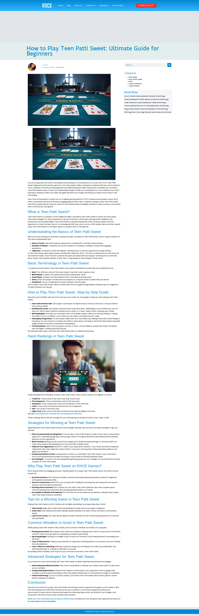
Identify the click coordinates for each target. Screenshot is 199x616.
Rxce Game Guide (135, 79)
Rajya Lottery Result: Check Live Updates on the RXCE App (146, 109)
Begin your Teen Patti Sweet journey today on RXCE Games (51, 599)
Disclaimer (104, 5)
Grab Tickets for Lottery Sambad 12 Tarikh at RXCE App (145, 103)
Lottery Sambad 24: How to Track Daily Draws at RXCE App (146, 106)
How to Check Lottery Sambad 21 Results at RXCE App (144, 96)
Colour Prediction (135, 84)
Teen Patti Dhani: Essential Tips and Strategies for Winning (58, 414)
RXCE (86, 199)
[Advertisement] (99, 26)
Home (60, 5)
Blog (68, 5)
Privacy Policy (117, 5)
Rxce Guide (133, 77)
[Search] (169, 65)
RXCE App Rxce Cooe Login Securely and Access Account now (147, 112)
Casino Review (134, 86)
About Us (78, 5)
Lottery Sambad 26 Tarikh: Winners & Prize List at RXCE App (146, 99)
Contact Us (90, 5)
